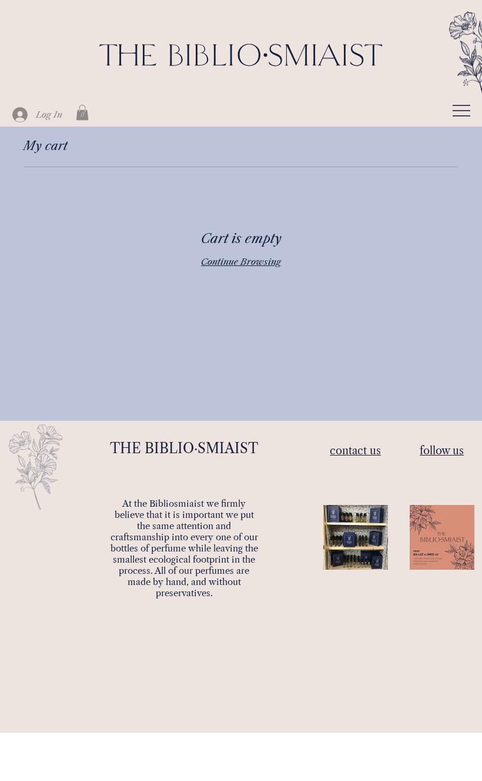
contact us (355, 450)
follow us (442, 450)
